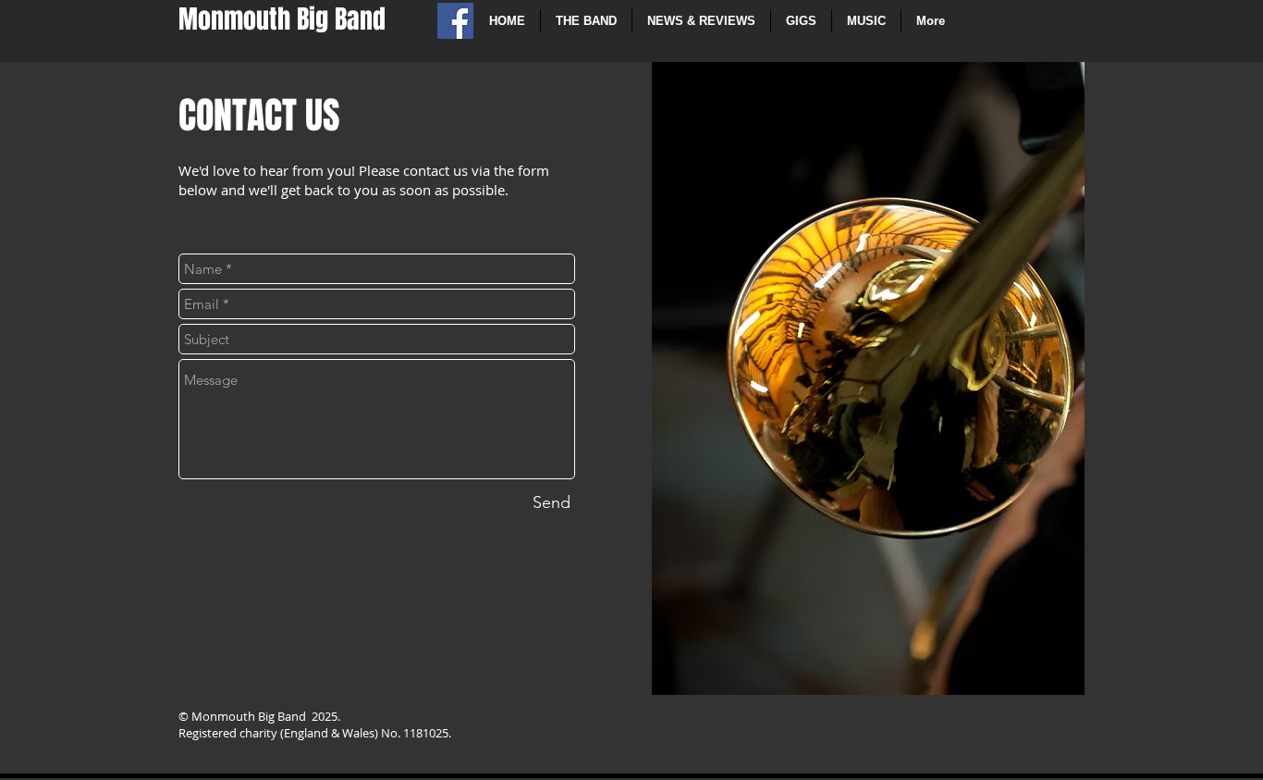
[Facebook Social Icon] (455, 21)
